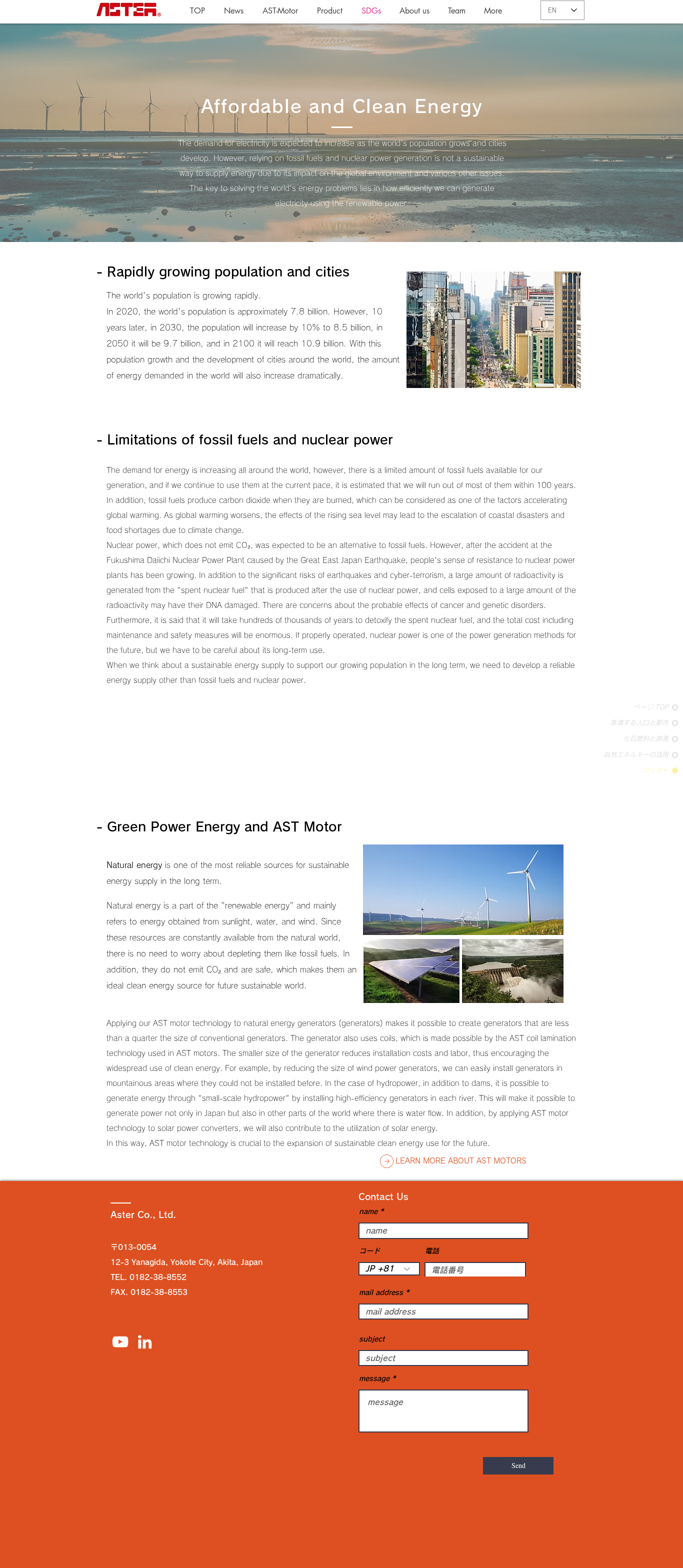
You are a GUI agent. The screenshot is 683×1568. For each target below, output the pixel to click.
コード (369, 1251)
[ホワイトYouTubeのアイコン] (120, 1342)
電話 (432, 1251)
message (374, 1378)
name (368, 1211)
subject (371, 1339)
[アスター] (144, 1342)
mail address (381, 1292)
